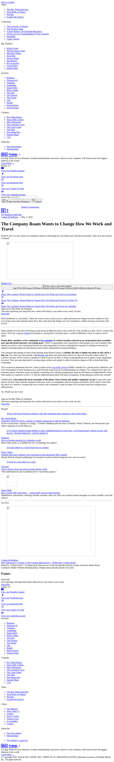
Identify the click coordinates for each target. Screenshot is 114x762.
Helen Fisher (12, 68)
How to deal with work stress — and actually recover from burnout (30, 493)
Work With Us (13, 711)
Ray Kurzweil (13, 63)
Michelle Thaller (14, 53)
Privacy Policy (13, 716)
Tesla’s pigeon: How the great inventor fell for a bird (24, 469)
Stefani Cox (6, 283)
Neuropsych (12, 80)
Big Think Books (14, 117)
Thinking (11, 83)
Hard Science (12, 105)
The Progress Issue (15, 29)
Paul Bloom (12, 61)
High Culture (12, 90)
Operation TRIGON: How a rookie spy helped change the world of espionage (35, 421)
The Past (10, 93)
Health (10, 103)
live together (47, 340)
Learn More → (7, 163)
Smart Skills (12, 88)
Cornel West (12, 66)
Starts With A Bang (15, 119)
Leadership (11, 85)
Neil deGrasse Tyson (16, 51)
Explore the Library (15, 17)
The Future (11, 98)
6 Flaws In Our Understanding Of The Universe (28, 34)
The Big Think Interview (18, 9)
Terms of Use (12, 719)
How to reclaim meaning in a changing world (21, 440)
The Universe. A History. (18, 26)
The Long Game (14, 127)
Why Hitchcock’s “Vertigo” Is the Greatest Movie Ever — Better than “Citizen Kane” (38, 563)
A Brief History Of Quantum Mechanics (24, 31)
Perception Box (13, 132)
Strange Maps (13, 134)
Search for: (6, 197)
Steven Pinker (13, 58)
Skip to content (7, 2)
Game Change (13, 39)
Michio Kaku (12, 48)
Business (10, 78)
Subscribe (17, 214)
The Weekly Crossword (17, 740)
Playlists (10, 14)
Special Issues (13, 108)
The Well (11, 129)
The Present (12, 95)
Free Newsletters (14, 146)
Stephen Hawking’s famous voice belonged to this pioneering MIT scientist (34, 455)
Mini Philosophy (14, 122)
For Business (7, 214)
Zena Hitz (11, 56)
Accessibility (12, 721)
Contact (10, 714)
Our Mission (12, 709)
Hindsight (11, 36)
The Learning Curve (16, 124)
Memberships (12, 149)
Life (8, 100)
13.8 (9, 137)
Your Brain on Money (16, 12)
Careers (10, 724)
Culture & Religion (9, 217)
